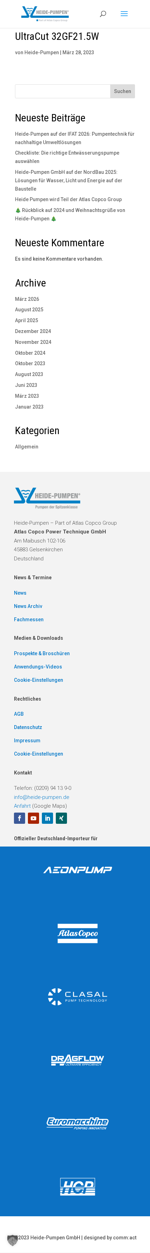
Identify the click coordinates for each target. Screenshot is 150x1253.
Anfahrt (22, 806)
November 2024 (33, 342)
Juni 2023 (26, 385)
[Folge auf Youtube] (33, 818)
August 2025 (29, 309)
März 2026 (27, 299)
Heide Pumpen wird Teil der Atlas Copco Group (68, 199)
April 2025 (26, 320)
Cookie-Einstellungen (38, 680)
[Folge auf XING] (61, 818)
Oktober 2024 (30, 353)
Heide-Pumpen (41, 52)
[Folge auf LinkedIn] (47, 818)
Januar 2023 (29, 407)
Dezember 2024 (33, 331)
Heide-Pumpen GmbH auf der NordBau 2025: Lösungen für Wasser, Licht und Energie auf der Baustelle (68, 180)
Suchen (122, 91)
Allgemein (26, 446)
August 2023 (29, 374)
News (20, 593)
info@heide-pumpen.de (41, 797)
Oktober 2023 (30, 363)
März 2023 (27, 396)
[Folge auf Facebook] (19, 818)
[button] (12, 1240)
